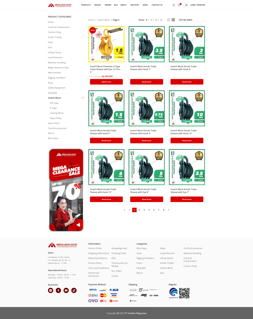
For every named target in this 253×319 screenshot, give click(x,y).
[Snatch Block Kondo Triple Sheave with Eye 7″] (187, 167)
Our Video (116, 270)
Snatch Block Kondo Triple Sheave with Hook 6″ (184, 68)
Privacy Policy (95, 263)
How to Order (95, 248)
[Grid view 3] (173, 20)
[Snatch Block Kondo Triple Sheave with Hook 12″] (187, 108)
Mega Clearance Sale (58, 67)
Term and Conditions (98, 268)
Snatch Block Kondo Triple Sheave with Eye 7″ (184, 191)
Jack (50, 47)
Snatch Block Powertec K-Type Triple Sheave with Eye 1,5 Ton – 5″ (105, 69)
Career (114, 275)
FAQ (113, 258)
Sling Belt (52, 92)
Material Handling (57, 62)
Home (91, 19)
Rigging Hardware (57, 77)
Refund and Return (97, 258)
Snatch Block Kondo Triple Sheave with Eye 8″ (143, 191)
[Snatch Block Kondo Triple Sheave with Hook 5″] (106, 108)
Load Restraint (55, 57)
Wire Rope (53, 138)
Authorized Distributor (93, 274)
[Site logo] (59, 4)
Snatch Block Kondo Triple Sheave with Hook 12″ (184, 132)
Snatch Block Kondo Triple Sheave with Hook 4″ (143, 132)
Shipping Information (98, 253)
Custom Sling (54, 32)
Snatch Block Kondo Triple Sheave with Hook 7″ (143, 68)
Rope (50, 82)
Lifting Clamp (54, 52)
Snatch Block (54, 97)
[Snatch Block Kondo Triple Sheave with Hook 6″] (187, 44)
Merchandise (54, 72)
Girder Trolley (55, 37)
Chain (51, 22)
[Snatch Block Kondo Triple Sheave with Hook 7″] (147, 44)
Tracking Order (118, 253)
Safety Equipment (56, 87)
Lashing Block (56, 113)
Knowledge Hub (119, 248)
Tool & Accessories (57, 128)
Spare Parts (54, 123)
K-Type (53, 108)
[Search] (173, 5)
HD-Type (54, 103)
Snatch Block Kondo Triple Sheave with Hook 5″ (103, 132)
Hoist (50, 42)
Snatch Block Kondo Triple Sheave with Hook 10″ (103, 191)
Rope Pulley (56, 118)
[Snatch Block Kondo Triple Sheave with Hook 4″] (147, 108)
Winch (51, 133)
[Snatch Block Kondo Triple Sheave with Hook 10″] (106, 167)
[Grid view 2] (168, 20)
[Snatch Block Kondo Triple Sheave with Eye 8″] (147, 167)
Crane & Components (58, 27)
